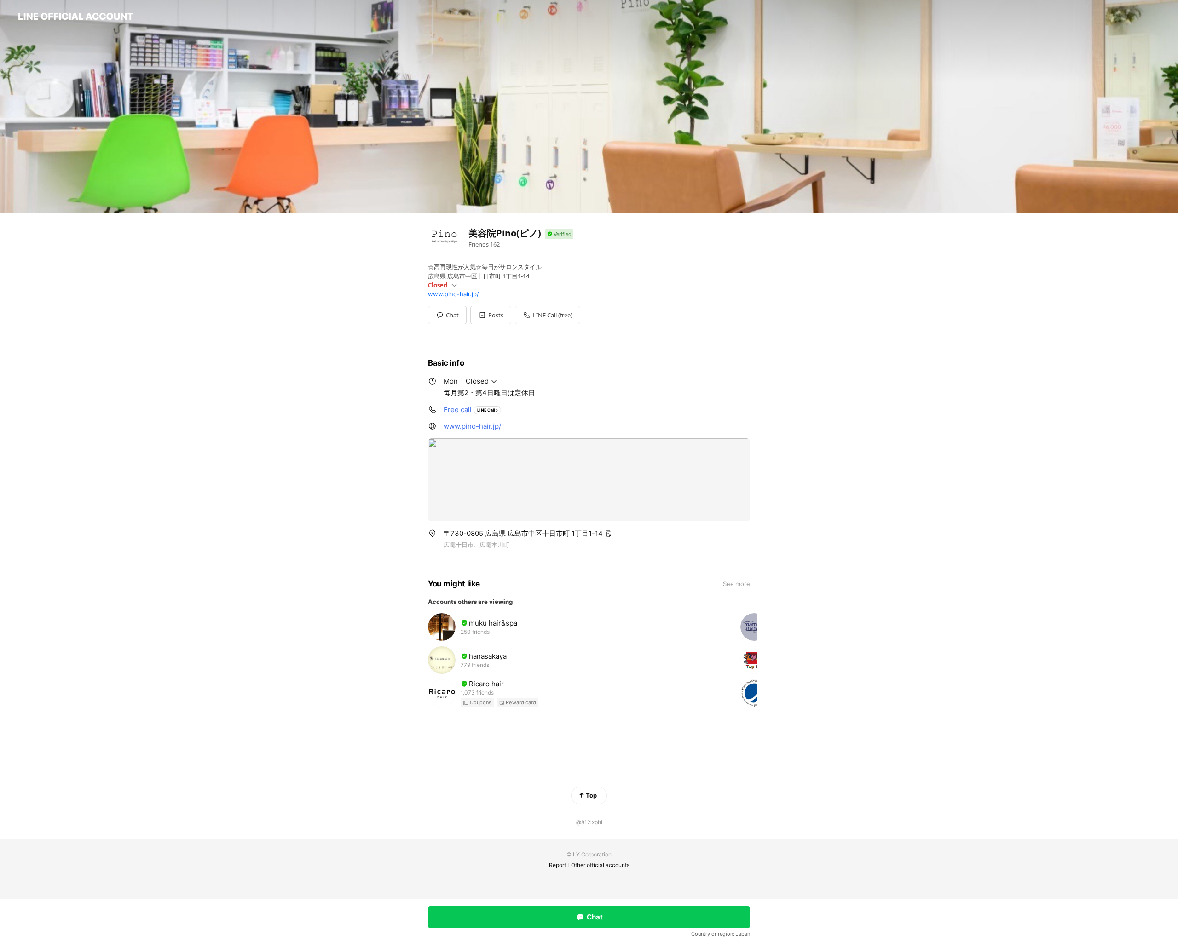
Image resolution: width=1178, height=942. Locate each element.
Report (557, 865)
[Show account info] (559, 234)
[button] (490, 315)
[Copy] (608, 533)
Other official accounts (600, 865)
